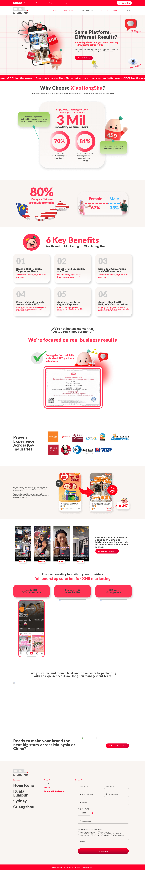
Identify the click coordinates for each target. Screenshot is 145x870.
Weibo (109, 833)
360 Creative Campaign (88, 832)
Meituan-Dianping (86, 833)
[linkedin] (48, 783)
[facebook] (45, 783)
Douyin (99, 833)
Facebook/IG (84, 835)
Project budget (83, 809)
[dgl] (20, 7)
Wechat (118, 833)
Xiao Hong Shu (105, 832)
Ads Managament (119, 835)
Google (106, 835)
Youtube (96, 835)
